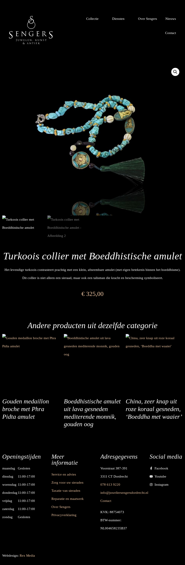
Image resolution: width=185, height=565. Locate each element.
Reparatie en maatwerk (67, 499)
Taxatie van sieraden (65, 490)
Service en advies (63, 474)
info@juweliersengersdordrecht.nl (124, 492)
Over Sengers (60, 507)
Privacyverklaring (63, 515)
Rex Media (27, 555)
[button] (95, 19)
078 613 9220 (110, 484)
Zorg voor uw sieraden (67, 482)
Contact (105, 501)
